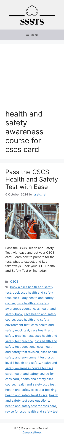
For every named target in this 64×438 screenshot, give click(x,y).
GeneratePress (32, 432)
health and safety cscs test (36, 384)
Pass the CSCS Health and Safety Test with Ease (31, 179)
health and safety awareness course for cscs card (31, 368)
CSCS (14, 281)
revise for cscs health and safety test (31, 411)
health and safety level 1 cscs (26, 395)
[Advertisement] (32, 79)
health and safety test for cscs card (30, 406)
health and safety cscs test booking (30, 390)
